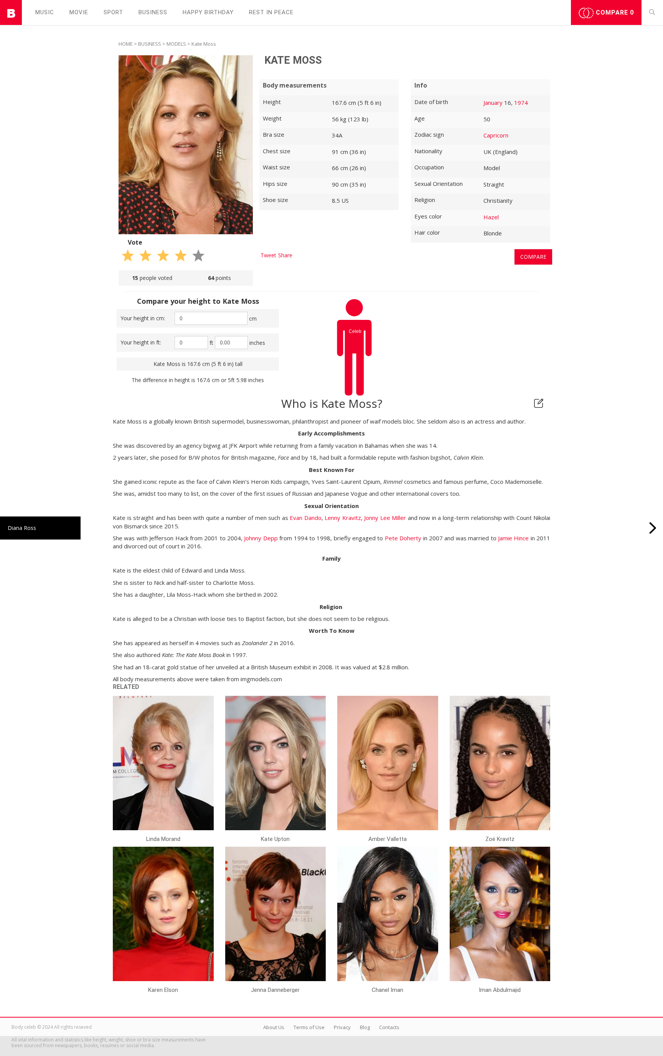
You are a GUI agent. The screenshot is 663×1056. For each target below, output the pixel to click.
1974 (521, 102)
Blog (365, 1027)
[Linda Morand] (653, 528)
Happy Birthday (208, 12)
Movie (78, 12)
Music (44, 12)
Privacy (342, 1027)
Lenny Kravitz (343, 517)
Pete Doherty (403, 538)
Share (285, 255)
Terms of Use (309, 1027)
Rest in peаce (271, 12)
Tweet (268, 255)
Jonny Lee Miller (385, 517)
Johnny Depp (260, 538)
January (493, 102)
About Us (273, 1027)
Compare (614, 12)
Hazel (491, 217)
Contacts (389, 1027)
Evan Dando (306, 517)
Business (153, 12)
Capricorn (495, 135)
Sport (113, 12)
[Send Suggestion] (538, 403)
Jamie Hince (513, 538)
